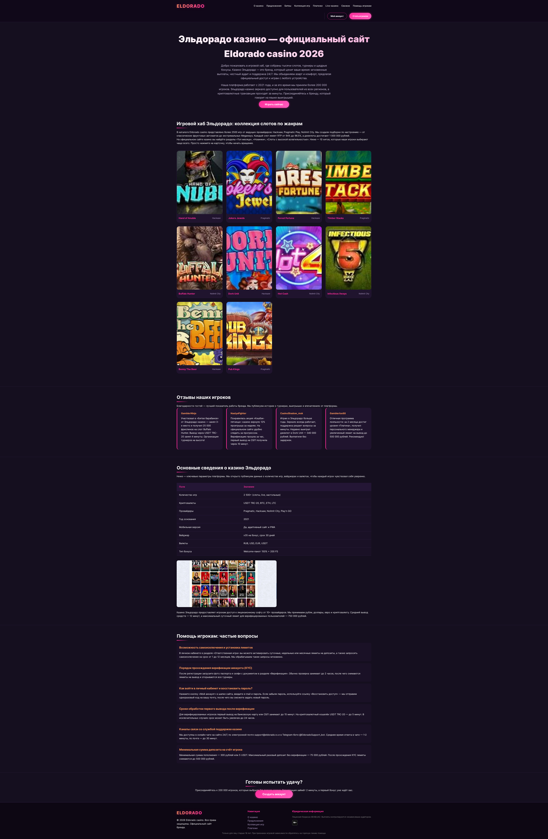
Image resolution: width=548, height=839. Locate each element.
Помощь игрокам (362, 5)
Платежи (318, 5)
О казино (258, 5)
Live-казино (332, 5)
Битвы (288, 5)
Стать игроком (360, 16)
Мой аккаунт (337, 16)
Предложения (274, 5)
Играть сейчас (274, 104)
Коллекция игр (302, 5)
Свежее (345, 5)
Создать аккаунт (274, 794)
